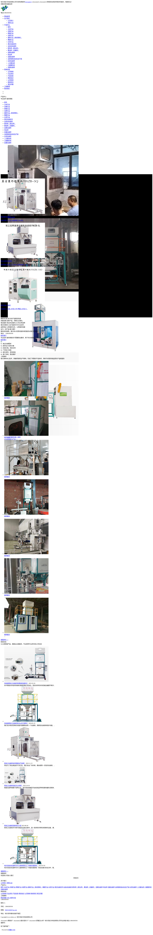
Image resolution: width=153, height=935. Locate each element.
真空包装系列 (12, 44)
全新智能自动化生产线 (15, 59)
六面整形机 (11, 65)
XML (8, 898)
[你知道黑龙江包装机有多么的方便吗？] (78, 704)
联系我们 (3, 335)
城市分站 (13, 898)
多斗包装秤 (11, 217)
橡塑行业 (10, 39)
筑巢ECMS (11, 930)
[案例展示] (78, 458)
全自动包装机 (12, 46)
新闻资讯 (10, 82)
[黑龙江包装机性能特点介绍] (78, 806)
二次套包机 (11, 63)
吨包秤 (10, 54)
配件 (9, 27)
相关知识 (10, 78)
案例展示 (7, 398)
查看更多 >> (4, 640)
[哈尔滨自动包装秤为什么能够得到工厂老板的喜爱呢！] (78, 846)
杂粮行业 (10, 31)
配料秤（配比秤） (13, 48)
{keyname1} (28, 2)
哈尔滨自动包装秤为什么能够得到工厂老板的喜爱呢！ (21, 865)
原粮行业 (10, 33)
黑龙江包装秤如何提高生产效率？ (15, 763)
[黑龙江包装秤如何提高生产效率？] (78, 744)
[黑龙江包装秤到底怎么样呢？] (78, 775)
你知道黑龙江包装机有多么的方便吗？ (16, 723)
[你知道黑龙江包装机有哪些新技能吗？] (78, 664)
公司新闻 (10, 71)
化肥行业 (10, 35)
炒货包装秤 (11, 61)
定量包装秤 (11, 56)
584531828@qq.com (11, 910)
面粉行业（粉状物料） (15, 37)
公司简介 (10, 20)
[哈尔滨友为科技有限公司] (9, 11)
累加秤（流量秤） (13, 50)
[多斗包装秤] (43, 215)
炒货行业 (10, 42)
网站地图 (3, 898)
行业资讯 (10, 73)
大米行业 (10, 29)
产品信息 (10, 76)
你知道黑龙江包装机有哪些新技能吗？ (16, 683)
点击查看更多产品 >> (11, 439)
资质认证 (10, 22)
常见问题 (10, 84)
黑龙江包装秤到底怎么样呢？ (13, 785)
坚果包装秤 (11, 52)
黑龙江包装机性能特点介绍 (12, 825)
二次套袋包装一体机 (14, 437)
